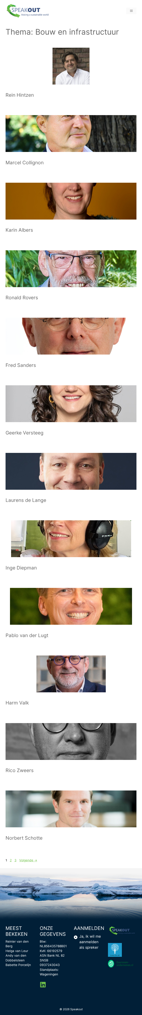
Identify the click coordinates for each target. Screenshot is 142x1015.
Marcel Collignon (25, 162)
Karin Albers (19, 230)
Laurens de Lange (26, 500)
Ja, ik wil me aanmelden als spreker (90, 942)
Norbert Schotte (24, 838)
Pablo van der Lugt (27, 635)
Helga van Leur (17, 951)
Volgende (28, 860)
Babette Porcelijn (18, 965)
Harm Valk (17, 703)
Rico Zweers (20, 770)
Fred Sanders (21, 365)
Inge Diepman (21, 568)
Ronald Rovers (22, 297)
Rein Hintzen (20, 95)
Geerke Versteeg (24, 433)
